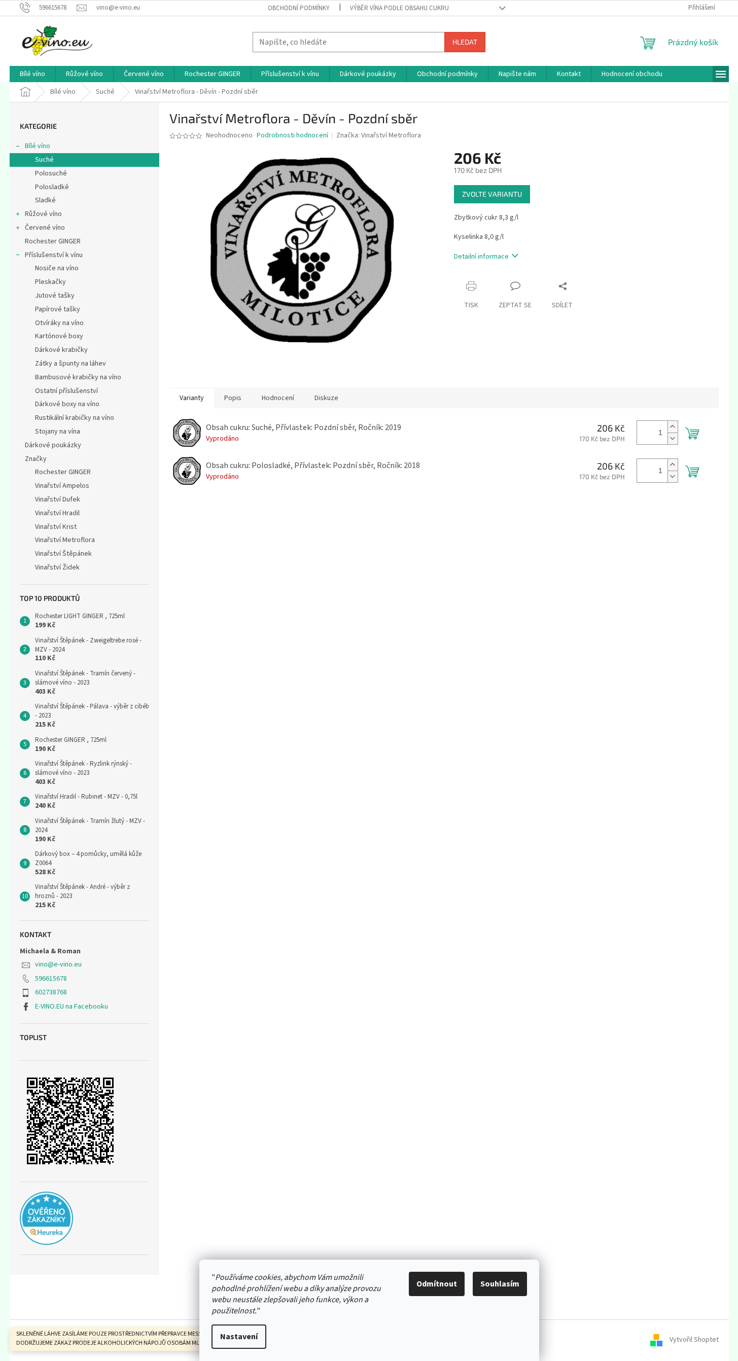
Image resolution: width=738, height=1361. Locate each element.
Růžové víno (43, 214)
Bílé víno (37, 146)
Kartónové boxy (59, 336)
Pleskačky (50, 282)
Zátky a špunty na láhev (70, 364)
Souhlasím (499, 1284)
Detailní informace (481, 257)
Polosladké (52, 187)
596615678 (51, 979)
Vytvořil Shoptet (694, 1340)
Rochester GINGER (53, 241)
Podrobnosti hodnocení (292, 135)
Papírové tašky (57, 309)
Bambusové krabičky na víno (78, 377)
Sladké (45, 200)
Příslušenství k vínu (54, 255)
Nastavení (239, 1336)
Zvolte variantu (492, 194)
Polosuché (51, 173)
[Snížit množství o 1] (672, 438)
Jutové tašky (55, 296)
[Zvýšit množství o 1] (672, 427)
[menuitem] (32, 74)
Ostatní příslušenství (66, 391)
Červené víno (45, 228)
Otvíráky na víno (59, 323)
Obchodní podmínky (299, 8)
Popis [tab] (232, 398)
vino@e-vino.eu (58, 964)
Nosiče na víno (57, 268)
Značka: (378, 135)
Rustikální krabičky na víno (74, 418)
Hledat (464, 42)
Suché (44, 160)
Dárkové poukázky (53, 445)
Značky (36, 459)
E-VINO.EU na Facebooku (71, 1006)
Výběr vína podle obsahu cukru (399, 8)
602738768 (51, 992)
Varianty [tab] (192, 398)
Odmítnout (436, 1284)
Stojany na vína (57, 431)
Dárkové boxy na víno (67, 404)
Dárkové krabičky (61, 350)
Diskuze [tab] (326, 398)
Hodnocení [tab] (278, 398)
